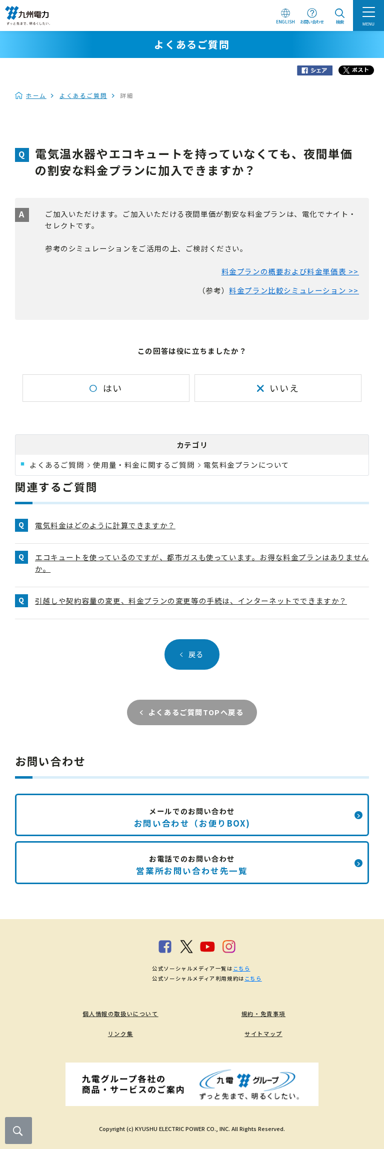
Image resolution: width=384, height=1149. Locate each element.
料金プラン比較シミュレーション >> (294, 290)
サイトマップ (263, 1034)
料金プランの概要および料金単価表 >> (290, 271)
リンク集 (120, 1034)
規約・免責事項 (264, 1014)
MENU (368, 23)
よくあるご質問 (83, 95)
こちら (241, 968)
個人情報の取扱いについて (120, 1014)
